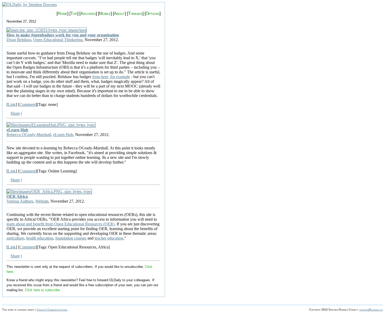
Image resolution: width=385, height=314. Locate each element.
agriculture (15, 238)
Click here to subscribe (42, 290)
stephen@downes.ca (371, 309)
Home (62, 13)
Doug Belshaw (19, 39)
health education (39, 238)
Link (12, 104)
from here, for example (111, 76)
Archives (88, 13)
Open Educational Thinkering (57, 39)
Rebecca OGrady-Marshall (29, 134)
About (119, 13)
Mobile (105, 13)
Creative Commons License (52, 309)
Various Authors (20, 201)
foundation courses (70, 238)
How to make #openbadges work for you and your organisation (63, 35)
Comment (27, 104)
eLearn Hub (17, 130)
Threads (135, 13)
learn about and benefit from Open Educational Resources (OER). (61, 224)
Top (73, 13)
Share (15, 113)
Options (153, 13)
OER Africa (17, 196)
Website (41, 201)
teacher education (109, 238)
